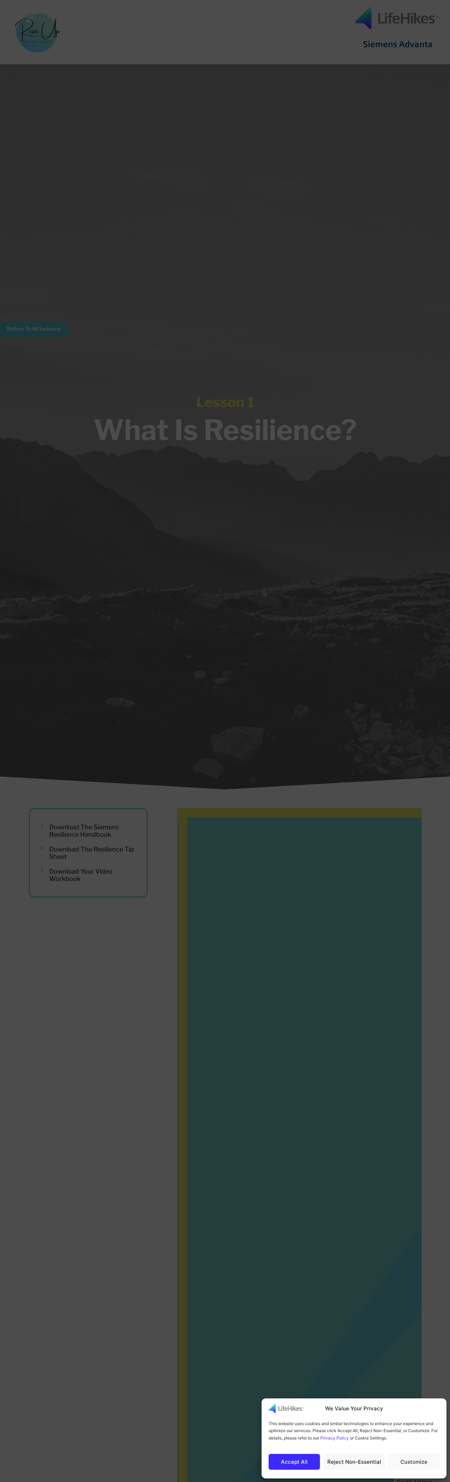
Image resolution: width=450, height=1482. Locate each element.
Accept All (294, 1461)
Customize (414, 1461)
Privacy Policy (334, 1438)
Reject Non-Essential (354, 1461)
